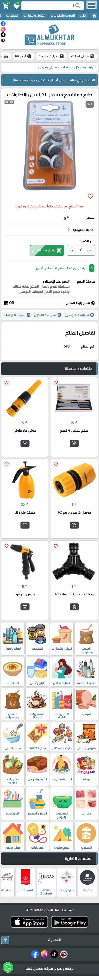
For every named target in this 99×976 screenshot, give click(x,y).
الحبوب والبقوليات (62, 15)
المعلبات (12, 15)
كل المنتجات (70, 67)
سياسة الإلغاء (17, 315)
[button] (16, 6)
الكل (83, 15)
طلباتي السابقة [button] (83, 56)
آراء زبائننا (23, 56)
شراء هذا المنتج (47, 250)
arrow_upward (5, 940)
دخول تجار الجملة (51, 56)
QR (9, 303)
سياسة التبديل (48, 315)
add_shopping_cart (74, 443)
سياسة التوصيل (79, 315)
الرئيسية (89, 67)
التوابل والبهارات (34, 15)
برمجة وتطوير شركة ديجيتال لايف (49, 968)
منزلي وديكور (47, 67)
